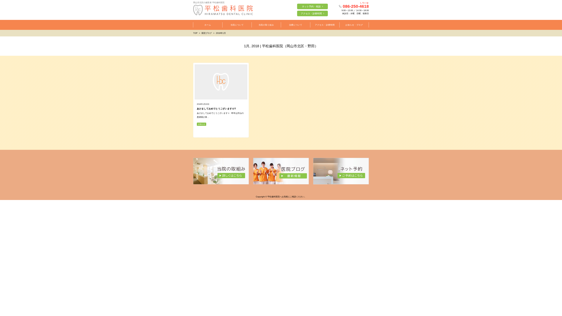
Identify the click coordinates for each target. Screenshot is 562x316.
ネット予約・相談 (311, 6)
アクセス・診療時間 (311, 13)
